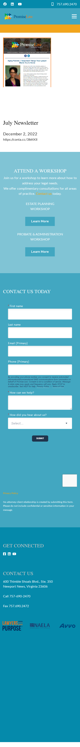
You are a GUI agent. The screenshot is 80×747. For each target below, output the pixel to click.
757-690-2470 (19, 596)
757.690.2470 (67, 4)
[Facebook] (5, 4)
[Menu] (74, 16)
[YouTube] (20, 4)
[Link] (18, 16)
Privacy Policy (10, 493)
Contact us (44, 193)
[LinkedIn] (12, 4)
